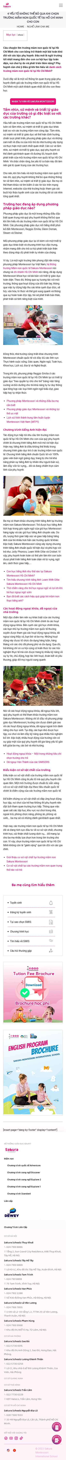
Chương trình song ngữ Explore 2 (24, 1180)
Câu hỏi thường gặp (21, 950)
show (20, 35)
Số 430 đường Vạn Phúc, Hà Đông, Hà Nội (28, 1298)
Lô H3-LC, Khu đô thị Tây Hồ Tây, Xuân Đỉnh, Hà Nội (34, 1270)
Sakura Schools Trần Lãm (18, 1390)
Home (20, 26)
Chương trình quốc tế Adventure (24, 1166)
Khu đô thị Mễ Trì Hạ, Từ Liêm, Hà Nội (26, 1330)
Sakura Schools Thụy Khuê (18, 1243)
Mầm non (9, 1159)
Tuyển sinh (16, 902)
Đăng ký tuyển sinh (20, 912)
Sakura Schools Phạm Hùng (19, 1321)
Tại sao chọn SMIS (20, 921)
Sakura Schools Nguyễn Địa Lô (21, 1411)
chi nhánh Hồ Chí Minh (26, 272)
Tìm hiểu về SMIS (19, 941)
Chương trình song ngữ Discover (23, 1173)
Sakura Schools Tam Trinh (18, 1275)
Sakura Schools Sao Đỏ (16, 1341)
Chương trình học (19, 931)
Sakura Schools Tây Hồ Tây (18, 1261)
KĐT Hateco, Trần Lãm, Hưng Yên (23, 1399)
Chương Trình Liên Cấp (15, 1227)
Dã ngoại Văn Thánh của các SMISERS (28, 762)
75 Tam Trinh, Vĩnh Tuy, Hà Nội (23, 1284)
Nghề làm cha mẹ (38, 26)
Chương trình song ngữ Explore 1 (24, 1187)
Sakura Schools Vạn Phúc (18, 1289)
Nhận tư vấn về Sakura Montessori (33, 101)
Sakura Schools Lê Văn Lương (20, 1303)
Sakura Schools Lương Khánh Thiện (23, 1359)
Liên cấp (8, 1201)
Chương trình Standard (19, 1194)
